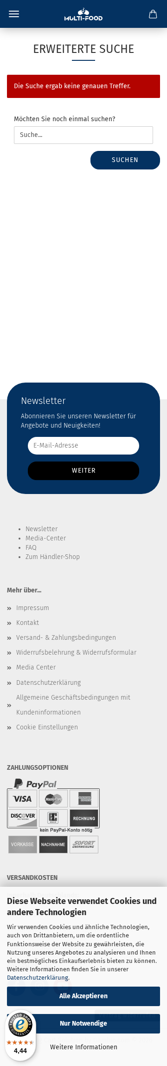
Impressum (32, 608)
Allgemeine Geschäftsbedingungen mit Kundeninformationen (73, 705)
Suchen (125, 160)
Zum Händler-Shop (53, 557)
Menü (14, 14)
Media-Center (46, 538)
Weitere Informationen (83, 1047)
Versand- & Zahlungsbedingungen (66, 638)
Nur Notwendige (83, 1023)
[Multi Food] (83, 14)
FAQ (31, 548)
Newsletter (42, 529)
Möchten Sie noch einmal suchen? (64, 119)
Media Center (36, 667)
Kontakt (27, 623)
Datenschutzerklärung (37, 977)
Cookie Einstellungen (47, 727)
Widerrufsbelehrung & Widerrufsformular (76, 652)
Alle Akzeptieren (83, 996)
